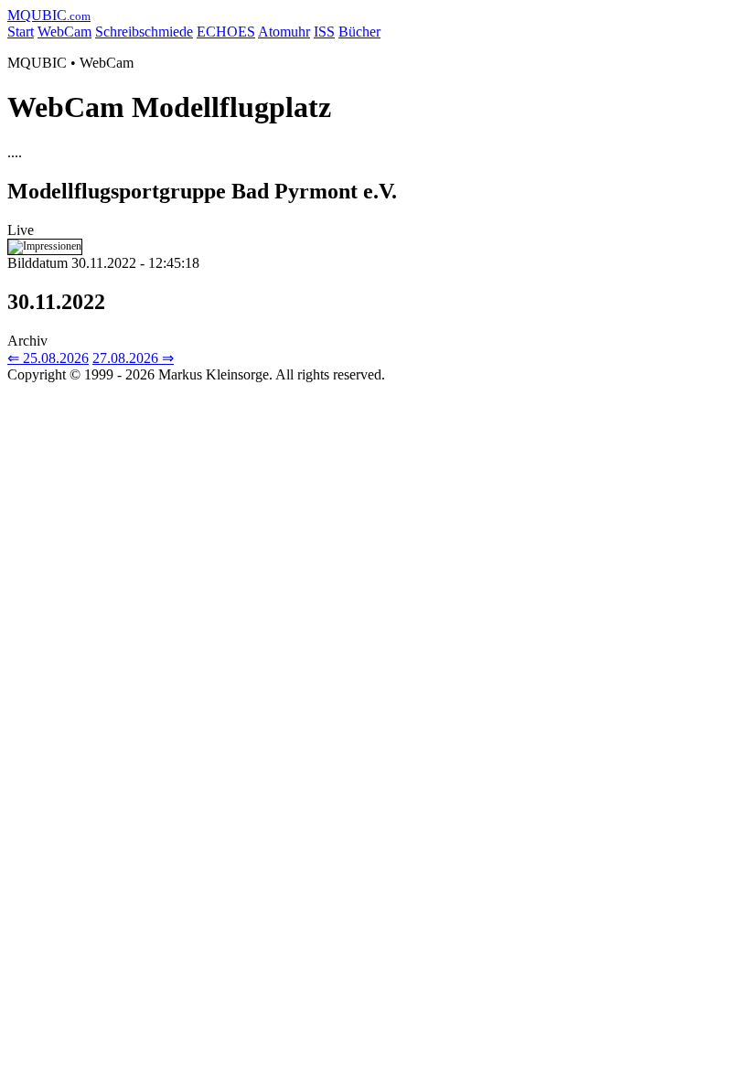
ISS (324, 31)
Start (20, 31)
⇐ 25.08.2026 (48, 358)
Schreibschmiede (144, 31)
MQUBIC (49, 15)
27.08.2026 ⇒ (133, 358)
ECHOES (226, 31)
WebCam (64, 31)
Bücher (359, 31)
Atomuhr (284, 31)
